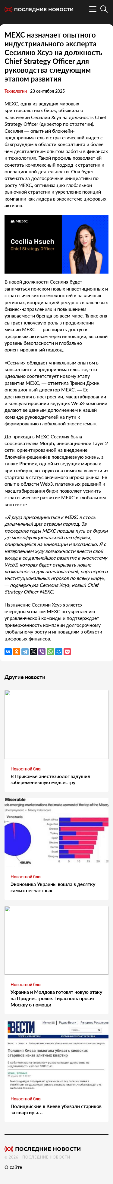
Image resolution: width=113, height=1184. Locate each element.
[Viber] (42, 651)
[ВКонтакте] (8, 651)
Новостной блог (26, 768)
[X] (33, 651)
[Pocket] (67, 651)
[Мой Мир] (58, 651)
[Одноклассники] (16, 651)
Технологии (16, 91)
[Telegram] (25, 651)
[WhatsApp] (50, 651)
